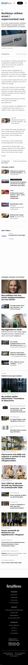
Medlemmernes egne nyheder (11, 376)
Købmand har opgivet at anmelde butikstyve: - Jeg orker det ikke (18, 121)
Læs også (13, 117)
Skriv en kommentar (21, 161)
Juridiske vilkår (14, 612)
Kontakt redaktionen (14, 625)
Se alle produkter (14, 602)
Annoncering (14, 600)
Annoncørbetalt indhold (14, 618)
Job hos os (14, 630)
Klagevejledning (14, 615)
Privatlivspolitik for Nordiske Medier (14, 610)
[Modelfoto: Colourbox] (14, 38)
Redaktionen (6, 54)
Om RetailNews (14, 633)
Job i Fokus (5, 230)
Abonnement (14, 594)
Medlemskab (14, 597)
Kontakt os (14, 628)
